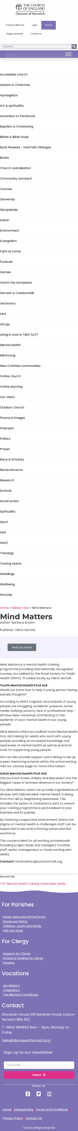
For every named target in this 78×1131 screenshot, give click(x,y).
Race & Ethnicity (12, 459)
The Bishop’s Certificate (20, 995)
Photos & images (12, 418)
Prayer (5, 449)
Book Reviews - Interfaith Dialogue (25, 147)
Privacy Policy (13, 1118)
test (3, 532)
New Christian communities (20, 366)
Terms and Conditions (51, 1109)
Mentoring (7, 355)
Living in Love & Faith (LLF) (19, 334)
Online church (10, 376)
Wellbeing (7, 584)
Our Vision (7, 397)
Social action (9, 501)
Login (34, 25)
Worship (6, 595)
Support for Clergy (17, 953)
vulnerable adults (53, 883)
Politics (5, 438)
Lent (3, 314)
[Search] (74, 46)
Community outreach (16, 178)
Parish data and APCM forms (24, 917)
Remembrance (11, 470)
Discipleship (9, 210)
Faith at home (10, 251)
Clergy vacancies (14, 33)
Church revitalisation (15, 168)
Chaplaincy (11, 990)
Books (4, 158)
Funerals (6, 262)
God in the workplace (16, 282)
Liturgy (5, 324)
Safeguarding (23, 1109)
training (33, 883)
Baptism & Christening (16, 126)
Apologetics (9, 95)
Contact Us (36, 33)
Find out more (22, 647)
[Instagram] (49, 1093)
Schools (6, 490)
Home (4, 608)
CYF (3, 883)
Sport (4, 522)
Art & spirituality (12, 105)
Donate (48, 25)
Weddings (7, 574)
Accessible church (13, 74)
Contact (13, 1005)
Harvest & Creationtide (17, 293)
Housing (8, 963)
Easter (5, 220)
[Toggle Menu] (68, 54)
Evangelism (8, 241)
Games (5, 272)
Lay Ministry (11, 985)
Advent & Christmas (15, 85)
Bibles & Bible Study (14, 137)
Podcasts (7, 428)
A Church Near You (15, 25)
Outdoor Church (12, 407)
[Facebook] (28, 1093)
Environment (9, 230)
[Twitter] (39, 1093)
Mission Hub (20, 608)
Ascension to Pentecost (17, 116)
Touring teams (11, 563)
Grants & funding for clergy (23, 958)
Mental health (10, 345)
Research (7, 480)
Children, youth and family (22, 926)
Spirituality (8, 511)
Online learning (11, 386)
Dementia (7, 199)
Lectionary (8, 303)
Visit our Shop (13, 930)
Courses (6, 189)
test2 (4, 543)
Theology (7, 553)
